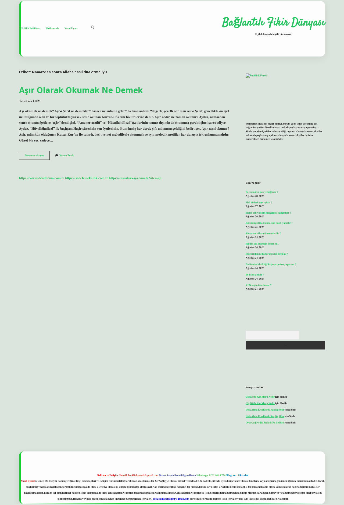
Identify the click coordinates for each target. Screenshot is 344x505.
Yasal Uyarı (71, 28)
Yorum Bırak (66, 155)
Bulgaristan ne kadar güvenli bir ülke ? (267, 254)
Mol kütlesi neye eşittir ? (259, 202)
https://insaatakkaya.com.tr (128, 177)
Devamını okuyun (37, 156)
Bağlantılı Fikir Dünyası (273, 23)
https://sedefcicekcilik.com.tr (86, 177)
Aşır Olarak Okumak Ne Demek (81, 90)
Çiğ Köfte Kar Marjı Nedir (260, 396)
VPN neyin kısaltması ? (258, 285)
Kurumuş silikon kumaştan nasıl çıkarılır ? (269, 223)
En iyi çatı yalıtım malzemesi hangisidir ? (268, 212)
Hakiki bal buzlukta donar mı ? (263, 243)
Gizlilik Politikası (30, 28)
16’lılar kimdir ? (255, 274)
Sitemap (155, 177)
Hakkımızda (52, 28)
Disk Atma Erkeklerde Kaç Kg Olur (265, 409)
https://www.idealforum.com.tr (41, 177)
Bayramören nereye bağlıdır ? (262, 192)
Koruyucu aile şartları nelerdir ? (263, 233)
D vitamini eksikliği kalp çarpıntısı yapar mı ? (271, 264)
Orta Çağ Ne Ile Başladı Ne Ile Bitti (265, 422)
